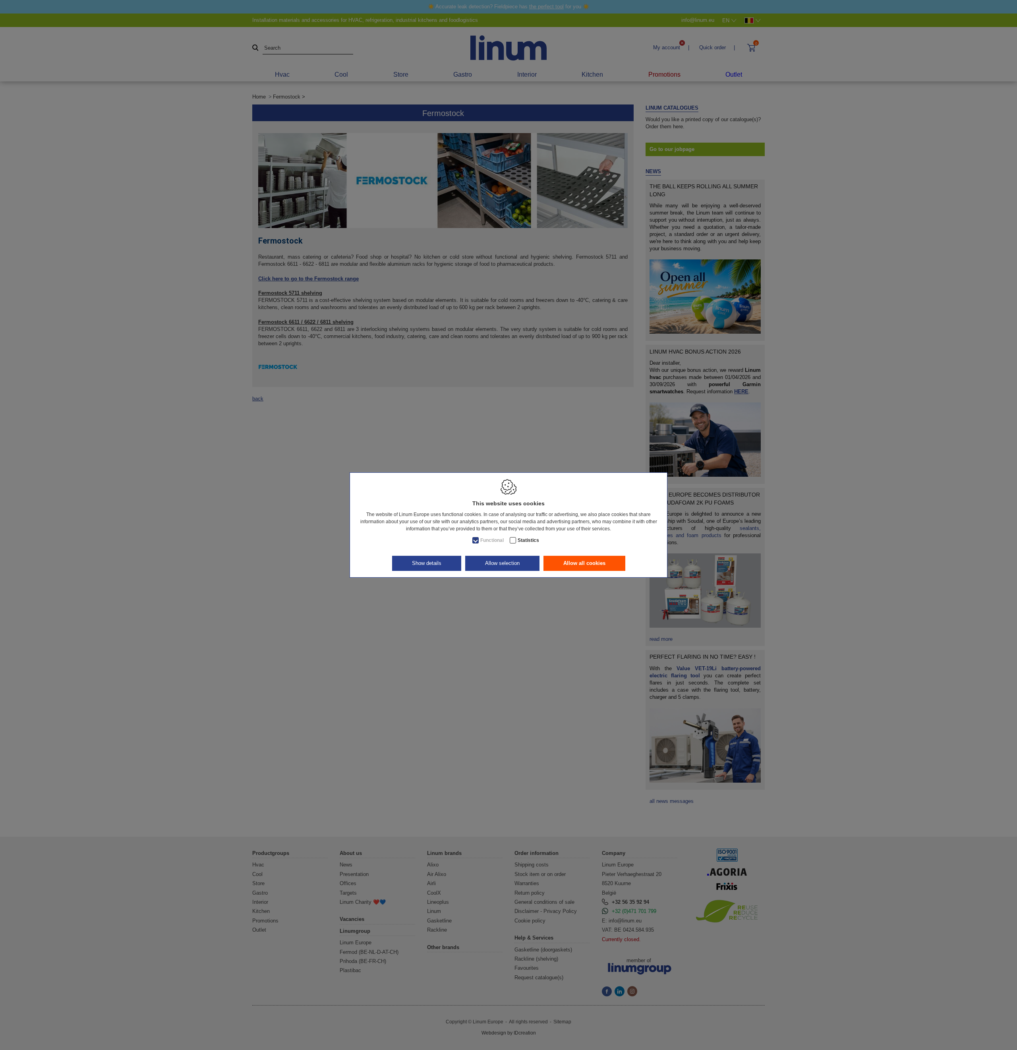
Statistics (528, 540)
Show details (426, 563)
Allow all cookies (584, 563)
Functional (492, 540)
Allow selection (502, 563)
